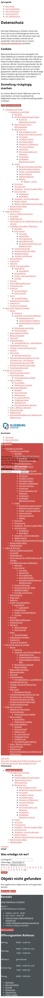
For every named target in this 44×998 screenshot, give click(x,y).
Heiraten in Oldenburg (28, 144)
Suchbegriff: (6, 859)
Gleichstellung (16, 258)
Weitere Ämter (20, 201)
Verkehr (13, 350)
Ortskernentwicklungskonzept (22, 365)
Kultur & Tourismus (13, 370)
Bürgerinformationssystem (30, 134)
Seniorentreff (20, 293)
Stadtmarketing (16, 340)
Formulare (23, 137)
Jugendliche (19, 268)
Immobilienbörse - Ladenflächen (28, 343)
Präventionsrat (16, 286)
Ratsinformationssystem (29, 169)
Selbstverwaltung (26, 176)
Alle (25, 870)
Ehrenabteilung (25, 239)
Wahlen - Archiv (30, 181)
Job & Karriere (20, 191)
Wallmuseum (20, 395)
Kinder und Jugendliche (20, 266)
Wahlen (22, 179)
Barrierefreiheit (12, 440)
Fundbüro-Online (26, 139)
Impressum (10, 990)
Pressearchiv (19, 186)
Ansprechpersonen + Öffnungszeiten (23, 125)
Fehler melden (11, 995)
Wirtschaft (14, 353)
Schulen (17, 278)
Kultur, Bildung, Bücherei (20, 407)
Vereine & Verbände (18, 306)
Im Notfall (14, 216)
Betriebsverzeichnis (22, 355)
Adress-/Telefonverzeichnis (21, 214)
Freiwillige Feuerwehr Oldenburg (23, 226)
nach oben (5, 891)
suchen (4, 872)
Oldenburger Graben (23, 385)
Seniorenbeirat (25, 174)
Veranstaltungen (17, 375)
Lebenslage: (6, 862)
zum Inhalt (9, 6)
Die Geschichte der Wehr (25, 251)
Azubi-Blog (23, 196)
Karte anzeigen (7, 930)
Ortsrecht (18, 184)
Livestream (23, 149)
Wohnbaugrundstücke (24, 328)
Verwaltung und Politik (19, 112)
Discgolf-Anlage (21, 298)
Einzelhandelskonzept (19, 368)
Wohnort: (5, 865)
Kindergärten (20, 273)
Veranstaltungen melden (25, 378)
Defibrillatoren (16, 219)
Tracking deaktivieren (13, 105)
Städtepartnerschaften (19, 301)
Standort (18, 313)
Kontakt (8, 442)
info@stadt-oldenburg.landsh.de (22, 923)
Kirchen (13, 281)
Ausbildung (24, 194)
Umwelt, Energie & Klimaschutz (23, 348)
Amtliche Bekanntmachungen (26, 117)
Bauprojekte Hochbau (19, 333)
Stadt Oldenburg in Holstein (13, 902)
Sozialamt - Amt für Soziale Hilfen (28, 189)
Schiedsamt (24, 157)
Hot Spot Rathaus (26, 147)
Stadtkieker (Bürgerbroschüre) (27, 160)
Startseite (9, 437)
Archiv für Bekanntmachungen (27, 120)
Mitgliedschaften (21, 253)
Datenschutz (10, 447)
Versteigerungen (26, 142)
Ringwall (17, 390)
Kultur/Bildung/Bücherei (20, 283)
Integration (14, 261)
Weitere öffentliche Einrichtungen (28, 204)
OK (3, 105)
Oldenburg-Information (20, 373)
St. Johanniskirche (22, 397)
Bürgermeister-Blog (18, 206)
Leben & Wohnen (12, 211)
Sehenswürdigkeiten (18, 388)
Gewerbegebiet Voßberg (29, 320)
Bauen (12, 311)
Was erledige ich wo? (28, 132)
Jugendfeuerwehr (26, 241)
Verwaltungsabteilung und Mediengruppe (30, 244)
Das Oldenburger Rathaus (25, 405)
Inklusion (14, 263)
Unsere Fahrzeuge (22, 248)
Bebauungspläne (17, 335)
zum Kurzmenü (11, 14)
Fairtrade (14, 338)
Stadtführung (20, 402)
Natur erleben (16, 380)
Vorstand (23, 234)
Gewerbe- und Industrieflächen (27, 315)
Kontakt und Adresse (23, 256)
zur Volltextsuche (12, 16)
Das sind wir (19, 231)
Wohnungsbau (20, 330)
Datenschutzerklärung (11, 43)
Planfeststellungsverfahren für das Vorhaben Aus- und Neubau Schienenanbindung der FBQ (24, 360)
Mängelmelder (16, 209)
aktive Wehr (24, 236)
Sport (12, 296)
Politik (17, 164)
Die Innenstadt (20, 392)
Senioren (14, 288)
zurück (13, 891)
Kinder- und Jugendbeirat (29, 171)
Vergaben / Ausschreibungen (26, 199)
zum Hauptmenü (12, 9)
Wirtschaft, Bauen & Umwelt (17, 308)
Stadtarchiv (15, 303)
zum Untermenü (12, 11)
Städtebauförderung (18, 345)
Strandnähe (19, 383)
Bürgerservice (20, 129)
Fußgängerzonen (21, 400)
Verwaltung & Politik (14, 109)
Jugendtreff (24, 271)
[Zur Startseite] (14, 431)
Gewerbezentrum (26, 318)
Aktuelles (18, 114)
